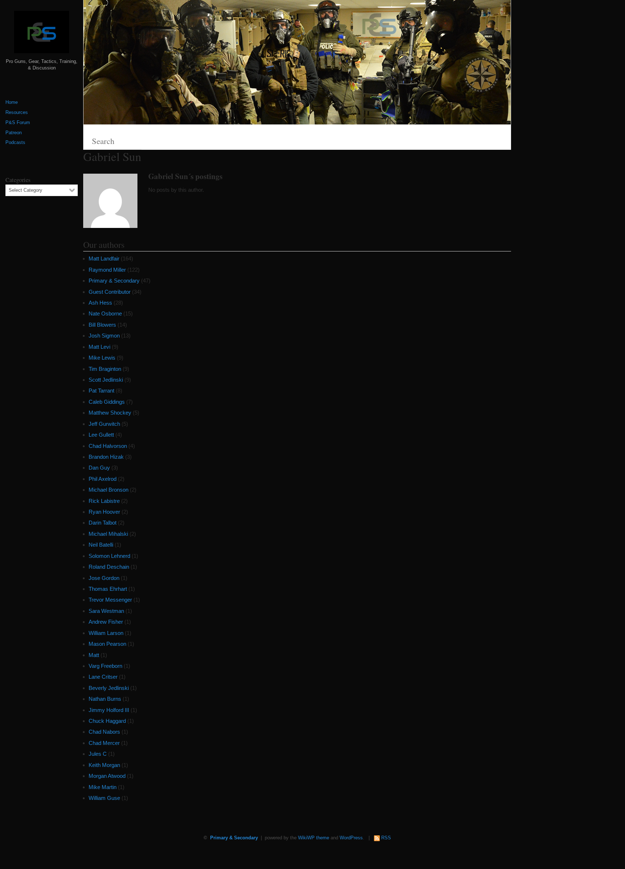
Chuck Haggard (107, 721)
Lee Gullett (101, 435)
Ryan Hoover (104, 512)
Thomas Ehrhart (108, 589)
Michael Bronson (108, 490)
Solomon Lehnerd (109, 556)
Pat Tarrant (101, 390)
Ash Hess (100, 303)
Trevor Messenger (110, 600)
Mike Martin (102, 787)
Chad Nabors (104, 732)
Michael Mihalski (108, 534)
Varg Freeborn (105, 666)
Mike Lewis (102, 358)
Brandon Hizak (106, 457)
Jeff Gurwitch (104, 424)
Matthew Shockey (110, 413)
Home (11, 102)
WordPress (351, 837)
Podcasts (15, 142)
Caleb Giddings (107, 402)
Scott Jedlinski (106, 380)
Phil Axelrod (102, 479)
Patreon (13, 132)
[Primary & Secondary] (41, 35)
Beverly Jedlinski (109, 688)
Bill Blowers (102, 325)
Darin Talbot (102, 523)
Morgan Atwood (107, 776)
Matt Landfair (104, 258)
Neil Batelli (101, 545)
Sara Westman (106, 611)
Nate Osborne (105, 313)
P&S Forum (17, 122)
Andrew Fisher (106, 622)
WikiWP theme (313, 837)
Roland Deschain (109, 567)
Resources (16, 112)
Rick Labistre (104, 501)
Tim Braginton (105, 369)
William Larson (106, 633)
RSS (386, 837)
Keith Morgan (104, 765)
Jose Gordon (104, 578)
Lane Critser (103, 677)
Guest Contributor (110, 292)
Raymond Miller (107, 270)
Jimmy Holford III (109, 710)
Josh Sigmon (104, 335)
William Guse (104, 798)
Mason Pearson (107, 644)
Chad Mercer (104, 743)
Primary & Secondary (114, 280)
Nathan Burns (105, 699)
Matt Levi (99, 347)
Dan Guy (99, 468)
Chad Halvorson (108, 446)
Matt (94, 655)
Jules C (98, 754)
